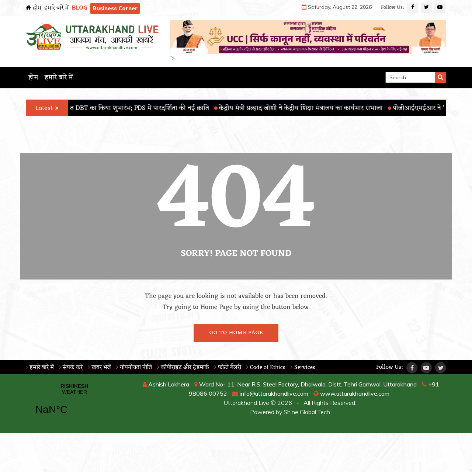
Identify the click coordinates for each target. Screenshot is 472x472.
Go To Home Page (236, 333)
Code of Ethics (267, 367)
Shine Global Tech (307, 412)
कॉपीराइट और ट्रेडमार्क (184, 367)
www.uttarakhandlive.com (354, 393)
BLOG (79, 7)
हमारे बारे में (56, 8)
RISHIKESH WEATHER (74, 404)
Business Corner (115, 8)
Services (304, 367)
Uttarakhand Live (246, 402)
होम (36, 8)
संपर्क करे (72, 367)
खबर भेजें (100, 367)
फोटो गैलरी (228, 367)
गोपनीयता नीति (135, 367)
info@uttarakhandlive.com (273, 393)
